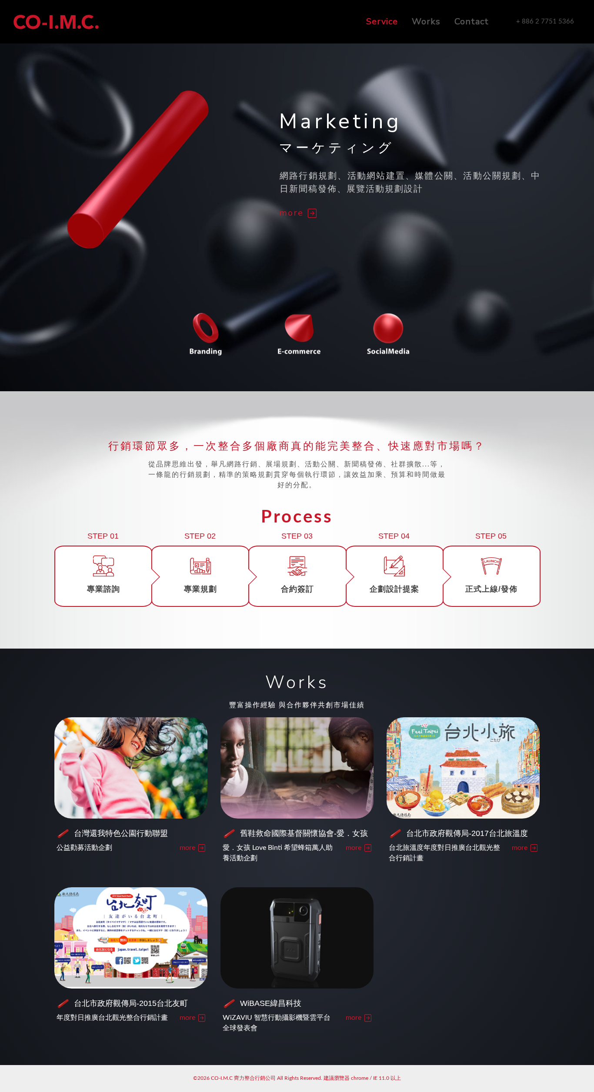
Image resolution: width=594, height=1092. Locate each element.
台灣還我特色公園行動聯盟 (121, 833)
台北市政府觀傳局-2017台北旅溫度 (467, 833)
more (293, 213)
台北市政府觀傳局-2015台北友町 (131, 1003)
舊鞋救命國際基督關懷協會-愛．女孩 (304, 833)
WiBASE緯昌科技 (270, 1003)
